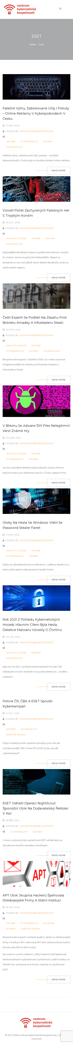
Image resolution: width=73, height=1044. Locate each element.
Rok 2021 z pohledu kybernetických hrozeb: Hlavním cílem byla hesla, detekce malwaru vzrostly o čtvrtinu (32, 625)
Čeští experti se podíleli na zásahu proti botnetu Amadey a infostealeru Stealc (35, 320)
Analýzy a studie (16, 238)
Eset (41, 44)
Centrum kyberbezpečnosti (36, 131)
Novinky (48, 141)
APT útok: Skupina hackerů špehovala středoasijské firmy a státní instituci (33, 898)
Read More (59, 170)
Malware (49, 923)
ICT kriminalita (29, 141)
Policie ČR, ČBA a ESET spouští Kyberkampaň (27, 703)
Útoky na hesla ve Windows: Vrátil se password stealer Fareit (32, 525)
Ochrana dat (14, 147)
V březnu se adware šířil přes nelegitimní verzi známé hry (36, 428)
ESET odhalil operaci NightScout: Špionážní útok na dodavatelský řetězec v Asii (36, 808)
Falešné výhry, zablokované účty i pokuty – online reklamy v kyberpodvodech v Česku (36, 113)
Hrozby (10, 141)
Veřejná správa (16, 734)
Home (32, 44)
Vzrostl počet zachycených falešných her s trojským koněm (36, 213)
